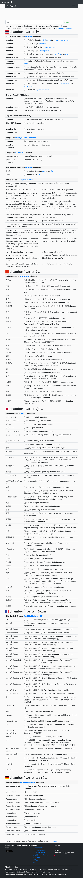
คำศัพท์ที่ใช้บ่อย (39, 853)
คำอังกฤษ (36, 858)
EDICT (23, 413)
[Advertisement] (41, 13)
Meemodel (7, 2)
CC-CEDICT (25, 276)
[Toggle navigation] (78, 2)
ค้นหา (66, 22)
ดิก (34, 862)
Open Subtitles (27, 180)
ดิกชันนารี (11, 6)
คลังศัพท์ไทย (19, 153)
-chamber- (69, 29)
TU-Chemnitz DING (27, 782)
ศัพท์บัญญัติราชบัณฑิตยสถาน (25, 138)
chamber (55, 841)
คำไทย (35, 860)
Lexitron (28, 36)
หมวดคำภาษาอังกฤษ (41, 850)
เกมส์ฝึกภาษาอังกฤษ (40, 855)
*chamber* (60, 29)
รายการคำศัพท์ (38, 848)
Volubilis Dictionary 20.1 (33, 616)
